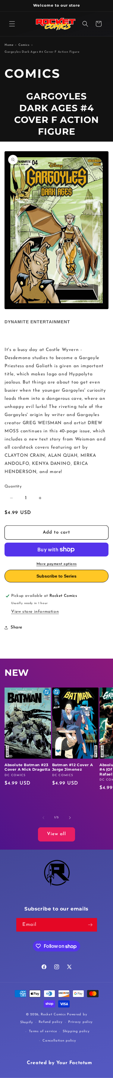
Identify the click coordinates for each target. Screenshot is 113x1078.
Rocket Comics (53, 1014)
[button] (12, 23)
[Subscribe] (90, 925)
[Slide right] (70, 817)
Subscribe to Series (56, 576)
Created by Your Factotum (59, 1063)
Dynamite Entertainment (37, 321)
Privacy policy (80, 1022)
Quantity (13, 486)
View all (56, 834)
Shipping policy (76, 1031)
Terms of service (43, 1031)
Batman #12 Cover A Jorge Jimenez (72, 767)
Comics (24, 45)
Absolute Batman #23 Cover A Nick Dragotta (27, 767)
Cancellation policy (59, 1040)
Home (9, 45)
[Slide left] (43, 817)
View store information (35, 612)
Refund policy (50, 1022)
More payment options (56, 564)
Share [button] (16, 627)
